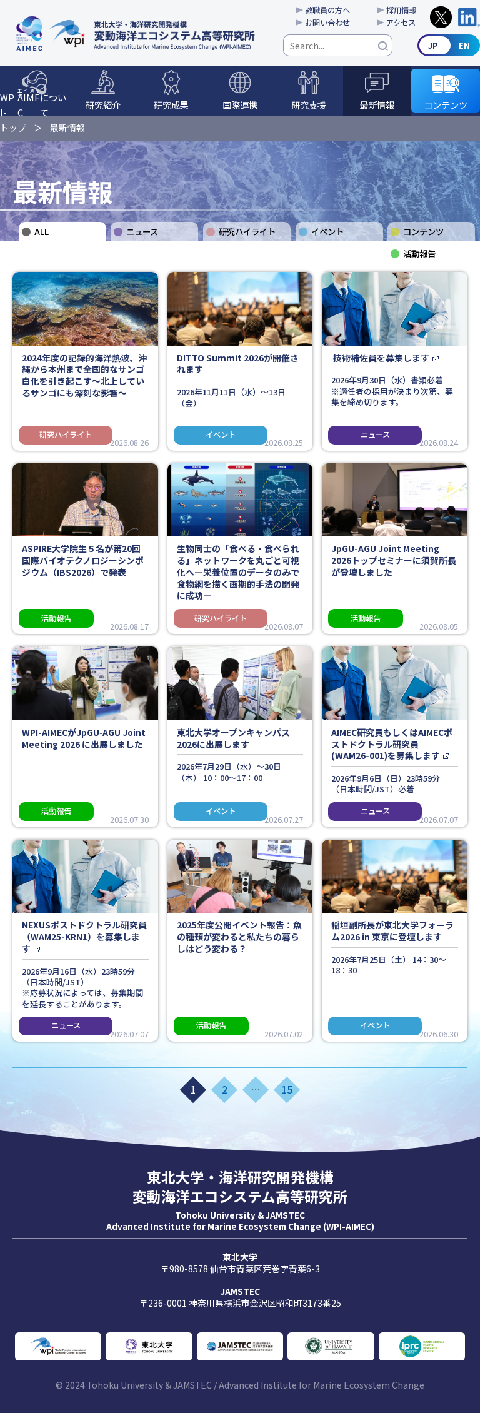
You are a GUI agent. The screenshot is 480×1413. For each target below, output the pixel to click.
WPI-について (33, 101)
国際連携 (240, 104)
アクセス (401, 22)
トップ (13, 127)
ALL (41, 231)
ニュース (142, 231)
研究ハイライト (247, 231)
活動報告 (419, 253)
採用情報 (401, 10)
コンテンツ (446, 104)
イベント (327, 231)
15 (286, 1089)
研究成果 (171, 104)
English (449, 45)
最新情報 (376, 104)
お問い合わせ (327, 22)
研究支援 (308, 104)
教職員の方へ (327, 10)
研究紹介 (103, 104)
